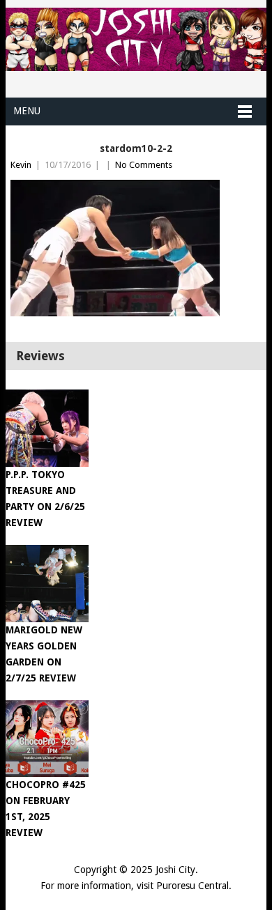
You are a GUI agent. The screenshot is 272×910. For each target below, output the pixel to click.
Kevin (20, 165)
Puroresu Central (192, 885)
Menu (26, 110)
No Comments (143, 165)
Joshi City (175, 869)
